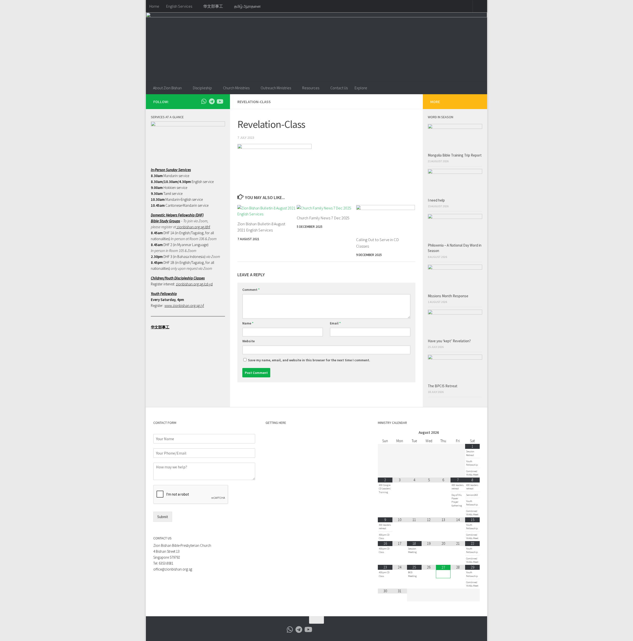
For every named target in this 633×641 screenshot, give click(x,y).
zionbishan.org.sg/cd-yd (194, 284)
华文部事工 (213, 6)
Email (335, 323)
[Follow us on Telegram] (212, 101)
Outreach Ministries (276, 87)
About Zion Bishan (167, 87)
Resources (310, 87)
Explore (361, 87)
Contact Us (339, 87)
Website (248, 341)
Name (247, 323)
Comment (251, 289)
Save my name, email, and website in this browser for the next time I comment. (309, 360)
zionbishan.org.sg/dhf (193, 227)
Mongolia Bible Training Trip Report (455, 155)
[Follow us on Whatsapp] (204, 101)
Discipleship (202, 87)
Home (154, 6)
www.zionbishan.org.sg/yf (184, 305)
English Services (179, 6)
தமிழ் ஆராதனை (247, 6)
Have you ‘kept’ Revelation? (450, 341)
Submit (162, 516)
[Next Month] (472, 433)
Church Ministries (236, 87)
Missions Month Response (448, 296)
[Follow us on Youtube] (220, 101)
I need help (436, 200)
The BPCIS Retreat (443, 386)
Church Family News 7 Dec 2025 (323, 218)
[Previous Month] (385, 433)
